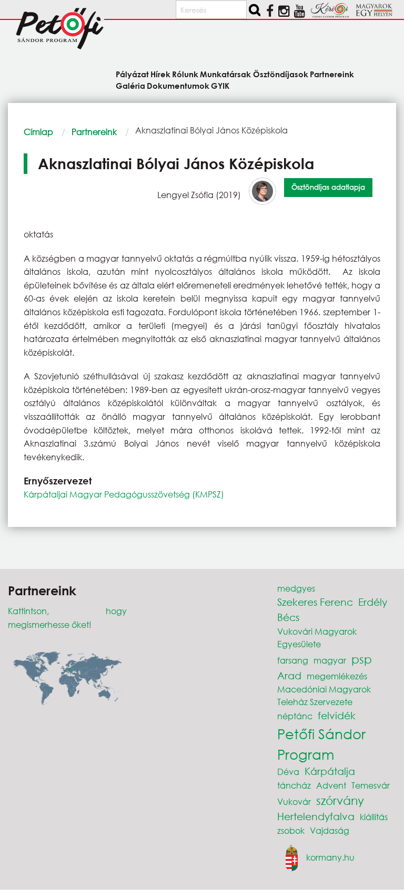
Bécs (288, 617)
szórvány (340, 800)
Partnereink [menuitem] (332, 73)
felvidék (337, 715)
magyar (330, 660)
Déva (288, 771)
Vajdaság (329, 830)
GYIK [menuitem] (220, 85)
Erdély (372, 602)
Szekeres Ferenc (315, 602)
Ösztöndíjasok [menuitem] (280, 73)
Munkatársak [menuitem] (225, 73)
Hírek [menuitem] (160, 73)
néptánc (294, 715)
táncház (294, 785)
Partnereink (94, 131)
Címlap (38, 131)
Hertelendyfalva (316, 816)
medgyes (296, 588)
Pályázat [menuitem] (132, 73)
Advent (331, 785)
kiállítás (374, 816)
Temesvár (370, 785)
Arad (289, 675)
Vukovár (294, 801)
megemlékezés (337, 675)
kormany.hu (330, 857)
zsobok (291, 830)
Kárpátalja (330, 771)
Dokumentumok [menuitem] (178, 85)
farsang (292, 660)
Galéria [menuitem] (130, 85)
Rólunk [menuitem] (185, 73)
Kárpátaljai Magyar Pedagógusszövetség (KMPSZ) (124, 494)
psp (361, 659)
